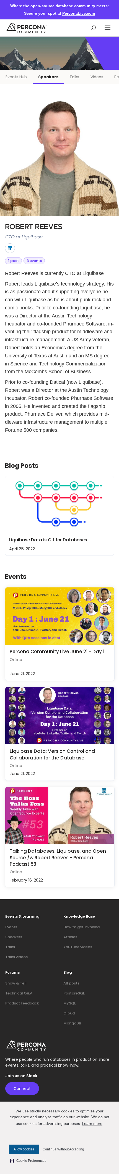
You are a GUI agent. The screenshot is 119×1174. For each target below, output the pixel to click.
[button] (107, 28)
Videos (96, 77)
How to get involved (81, 927)
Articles (70, 937)
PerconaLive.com (78, 13)
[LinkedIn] (10, 248)
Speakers (48, 77)
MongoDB (72, 1023)
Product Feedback (22, 1003)
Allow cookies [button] (24, 1149)
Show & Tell (16, 983)
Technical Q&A (18, 993)
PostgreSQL (74, 993)
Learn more (92, 1123)
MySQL (69, 1003)
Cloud (69, 1013)
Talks (74, 77)
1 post (13, 260)
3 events (34, 260)
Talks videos (16, 957)
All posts (71, 983)
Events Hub (16, 77)
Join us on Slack (21, 1076)
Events (11, 927)
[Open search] (93, 28)
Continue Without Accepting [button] (63, 1149)
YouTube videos (77, 947)
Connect (22, 1088)
